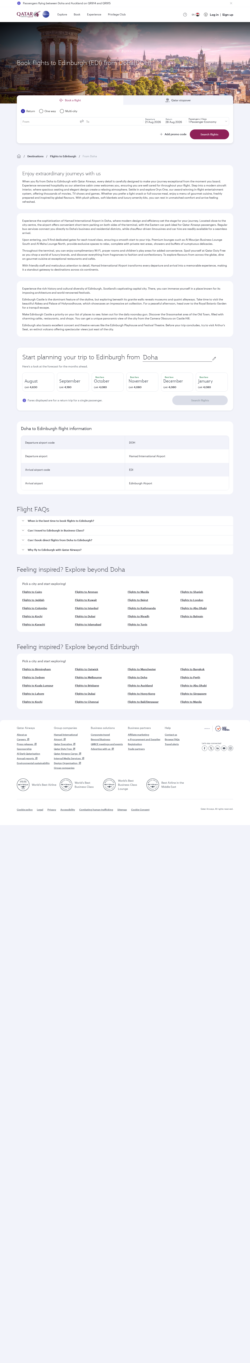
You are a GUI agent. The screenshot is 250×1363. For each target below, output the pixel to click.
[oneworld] (46, 14)
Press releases (25, 744)
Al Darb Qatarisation (28, 753)
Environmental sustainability (33, 763)
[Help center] (185, 14)
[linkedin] (217, 748)
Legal (40, 809)
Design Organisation (66, 763)
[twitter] (211, 748)
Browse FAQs (172, 739)
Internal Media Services (67, 758)
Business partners (139, 727)
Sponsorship (24, 748)
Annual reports (25, 758)
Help (168, 727)
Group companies (65, 727)
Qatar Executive (63, 744)
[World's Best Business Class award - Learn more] (66, 784)
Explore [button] (62, 14)
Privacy (51, 809)
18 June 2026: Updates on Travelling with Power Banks (58, 3)
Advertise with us (100, 748)
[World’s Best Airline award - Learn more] (23, 784)
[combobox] (177, 357)
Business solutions (103, 727)
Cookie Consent (140, 809)
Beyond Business (100, 739)
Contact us (171, 734)
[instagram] (230, 748)
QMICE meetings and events (107, 744)
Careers (21, 739)
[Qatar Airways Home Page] (29, 14)
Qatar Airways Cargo (66, 753)
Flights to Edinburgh (63, 156)
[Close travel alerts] (231, 3)
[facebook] (204, 748)
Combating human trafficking (96, 809)
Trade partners (136, 748)
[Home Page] (19, 156)
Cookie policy (25, 809)
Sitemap (122, 809)
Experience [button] (94, 14)
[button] (127, 521)
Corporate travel (100, 734)
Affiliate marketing (138, 734)
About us (22, 734)
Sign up (227, 14)
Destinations (35, 156)
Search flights (200, 400)
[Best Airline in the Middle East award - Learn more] (152, 784)
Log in (214, 14)
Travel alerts (172, 744)
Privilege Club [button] (117, 14)
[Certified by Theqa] (217, 730)
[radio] (38, 382)
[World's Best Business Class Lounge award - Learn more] (109, 784)
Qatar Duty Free (63, 748)
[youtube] (224, 748)
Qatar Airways (26, 727)
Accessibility (67, 809)
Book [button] (77, 14)
